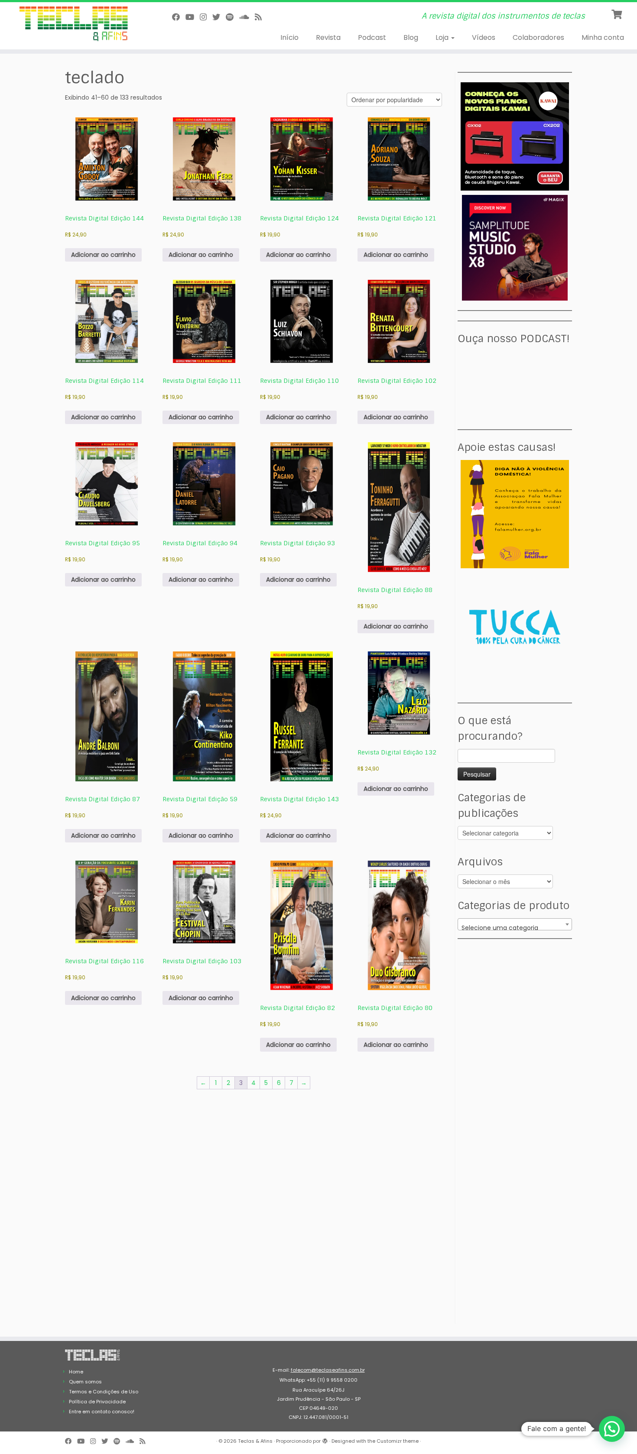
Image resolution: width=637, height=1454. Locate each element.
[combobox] (515, 924)
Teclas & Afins (255, 1441)
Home (76, 1371)
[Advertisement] (516, 1003)
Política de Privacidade (97, 1401)
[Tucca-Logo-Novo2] (515, 626)
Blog (410, 37)
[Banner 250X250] (515, 513)
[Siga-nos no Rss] (261, 17)
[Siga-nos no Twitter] (219, 17)
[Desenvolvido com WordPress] (325, 1439)
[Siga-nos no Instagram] (206, 17)
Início (289, 37)
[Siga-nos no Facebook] (178, 17)
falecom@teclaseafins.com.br (328, 1370)
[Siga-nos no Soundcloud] (247, 17)
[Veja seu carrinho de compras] (617, 13)
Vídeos (483, 37)
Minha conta (603, 37)
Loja (443, 37)
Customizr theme (398, 1441)
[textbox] (515, 928)
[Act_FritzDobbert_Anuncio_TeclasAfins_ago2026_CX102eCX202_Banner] (515, 136)
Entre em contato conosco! (101, 1411)
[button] (612, 1429)
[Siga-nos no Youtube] (192, 17)
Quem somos (85, 1381)
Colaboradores (538, 37)
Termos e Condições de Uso (103, 1391)
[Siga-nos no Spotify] (232, 17)
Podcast (372, 37)
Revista (328, 37)
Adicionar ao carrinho (103, 254)
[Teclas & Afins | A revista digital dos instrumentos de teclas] (73, 24)
